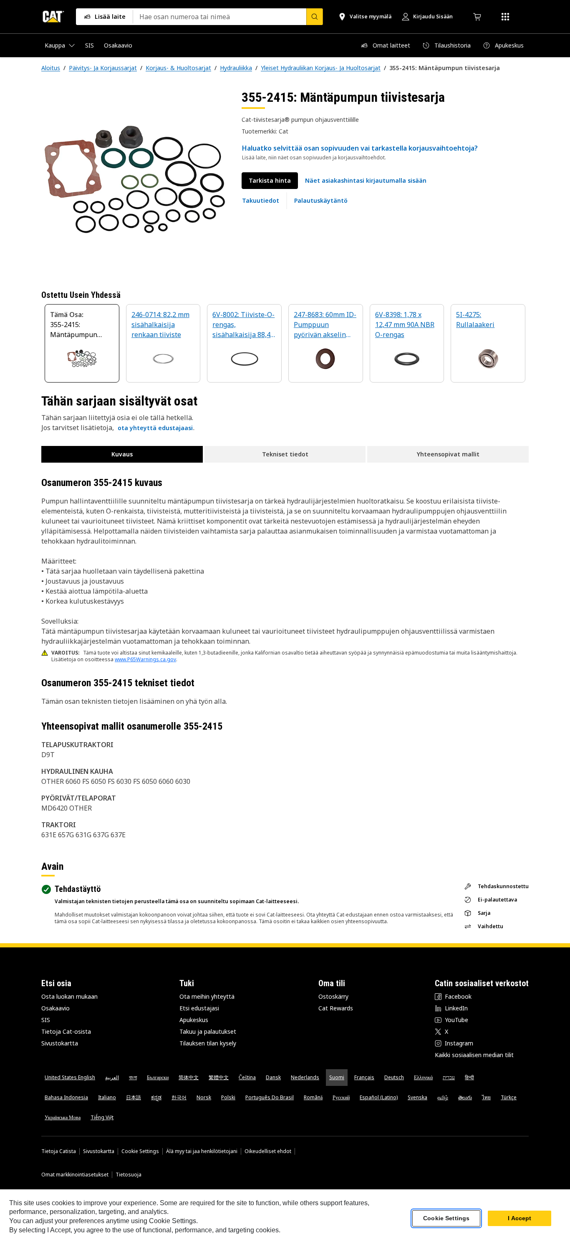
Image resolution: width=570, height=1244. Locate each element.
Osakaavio (55, 1008)
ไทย (486, 1097)
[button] (366, 180)
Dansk (273, 1077)
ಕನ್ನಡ (156, 1097)
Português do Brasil (269, 1097)
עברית (449, 1077)
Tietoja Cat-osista (66, 1031)
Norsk (204, 1097)
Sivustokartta (59, 1043)
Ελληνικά (423, 1077)
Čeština (247, 1077)
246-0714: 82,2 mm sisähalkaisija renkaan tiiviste (160, 324)
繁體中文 (219, 1077)
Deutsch (394, 1077)
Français (364, 1077)
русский (341, 1097)
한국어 (179, 1097)
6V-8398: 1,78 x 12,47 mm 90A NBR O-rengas (404, 324)
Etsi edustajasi (199, 1008)
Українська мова (63, 1117)
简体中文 (189, 1077)
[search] (314, 16)
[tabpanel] (134, 182)
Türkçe (509, 1097)
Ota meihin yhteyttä (207, 996)
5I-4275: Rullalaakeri (475, 319)
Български (158, 1077)
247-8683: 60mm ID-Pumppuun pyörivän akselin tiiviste (325, 325)
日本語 (133, 1097)
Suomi (336, 1077)
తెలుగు (465, 1097)
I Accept (519, 1218)
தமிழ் (442, 1097)
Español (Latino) (379, 1097)
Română (313, 1097)
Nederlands (305, 1077)
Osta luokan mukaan (69, 996)
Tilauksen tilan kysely (207, 1043)
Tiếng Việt (102, 1117)
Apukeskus (193, 1020)
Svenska (417, 1097)
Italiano (107, 1097)
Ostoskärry (333, 996)
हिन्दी (469, 1077)
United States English (70, 1077)
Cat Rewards (335, 1008)
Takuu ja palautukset (207, 1031)
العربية (112, 1077)
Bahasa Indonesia (66, 1097)
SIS (45, 1020)
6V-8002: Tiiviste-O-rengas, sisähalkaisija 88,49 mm (243, 325)
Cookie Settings (140, 1151)
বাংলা (133, 1077)
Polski (228, 1097)
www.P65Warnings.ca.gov (145, 659)
